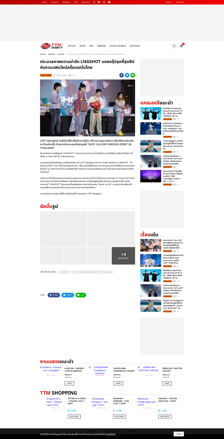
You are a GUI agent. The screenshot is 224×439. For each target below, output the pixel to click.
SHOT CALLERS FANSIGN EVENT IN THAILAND (92, 272)
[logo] (51, 46)
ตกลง (179, 434)
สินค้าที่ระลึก (66, 2)
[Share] (121, 75)
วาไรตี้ (76, 2)
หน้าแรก (44, 2)
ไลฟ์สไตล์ (101, 46)
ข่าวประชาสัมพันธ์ (118, 46)
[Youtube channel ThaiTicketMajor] (109, 2)
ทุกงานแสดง (55, 2)
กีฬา (91, 46)
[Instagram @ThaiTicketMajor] (104, 2)
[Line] (132, 75)
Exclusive (135, 46)
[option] (63, 375)
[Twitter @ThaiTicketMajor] (99, 2)
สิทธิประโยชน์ (86, 2)
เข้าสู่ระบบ (169, 2)
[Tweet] (127, 75)
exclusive (51, 54)
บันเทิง (82, 46)
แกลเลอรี (61, 54)
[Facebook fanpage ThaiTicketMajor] (94, 2)
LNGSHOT (64, 272)
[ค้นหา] (174, 46)
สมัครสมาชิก (180, 2)
